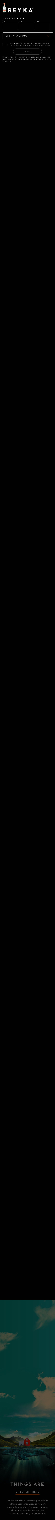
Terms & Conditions (36, 57)
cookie (16, 43)
